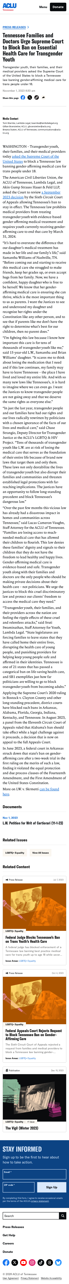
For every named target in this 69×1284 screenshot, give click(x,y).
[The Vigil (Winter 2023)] (34, 1099)
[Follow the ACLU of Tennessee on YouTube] (23, 1263)
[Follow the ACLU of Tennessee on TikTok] (41, 1263)
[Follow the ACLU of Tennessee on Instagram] (32, 1263)
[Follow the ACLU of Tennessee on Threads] (49, 1263)
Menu (43, 7)
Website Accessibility (51, 1278)
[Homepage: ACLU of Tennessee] (14, 7)
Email (7, 1172)
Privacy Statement (30, 1278)
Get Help (9, 1235)
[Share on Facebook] (23, 99)
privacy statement (40, 1201)
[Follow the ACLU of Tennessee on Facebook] (6, 1263)
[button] (36, 98)
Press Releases (14, 27)
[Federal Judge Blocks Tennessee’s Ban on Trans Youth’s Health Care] (34, 920)
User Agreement (11, 1278)
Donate (58, 7)
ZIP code (9, 1184)
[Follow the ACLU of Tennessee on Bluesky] (58, 1263)
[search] (62, 1215)
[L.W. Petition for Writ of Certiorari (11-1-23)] (34, 821)
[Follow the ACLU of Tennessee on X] (14, 1263)
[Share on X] (29, 99)
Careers (8, 1243)
